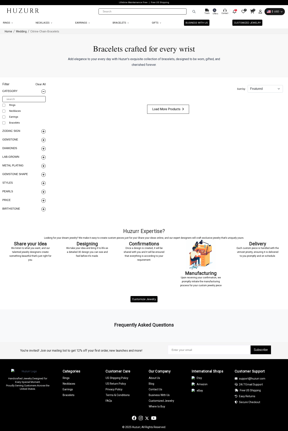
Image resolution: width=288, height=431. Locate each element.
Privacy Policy (114, 389)
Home (8, 31)
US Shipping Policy (117, 378)
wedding (21, 31)
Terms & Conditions (118, 395)
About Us (154, 378)
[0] (243, 12)
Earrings (81, 22)
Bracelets (120, 22)
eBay (200, 390)
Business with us (197, 22)
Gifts (155, 22)
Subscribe (261, 349)
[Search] (194, 11)
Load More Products (166, 109)
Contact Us (155, 389)
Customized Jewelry (247, 22)
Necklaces (43, 22)
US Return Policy (116, 383)
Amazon (202, 384)
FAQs (109, 400)
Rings (7, 22)
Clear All (40, 84)
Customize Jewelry (144, 299)
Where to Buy (157, 406)
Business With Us (159, 395)
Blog (151, 383)
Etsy (199, 378)
